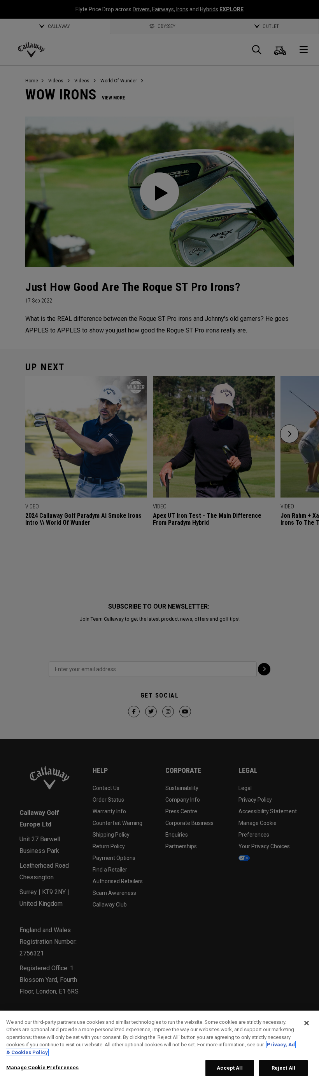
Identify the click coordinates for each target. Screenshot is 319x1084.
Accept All (229, 1068)
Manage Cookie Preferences (42, 1067)
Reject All (283, 1068)
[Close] (306, 1023)
